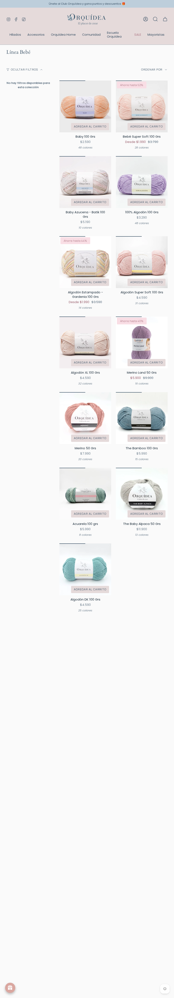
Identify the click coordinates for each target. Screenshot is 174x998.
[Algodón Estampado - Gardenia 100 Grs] (85, 262)
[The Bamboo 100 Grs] (142, 418)
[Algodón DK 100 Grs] (85, 569)
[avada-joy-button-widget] (10, 988)
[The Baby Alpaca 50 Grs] (142, 494)
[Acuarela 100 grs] (85, 494)
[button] (15, 35)
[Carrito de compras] (165, 19)
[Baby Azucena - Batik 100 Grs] (85, 182)
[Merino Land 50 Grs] (142, 342)
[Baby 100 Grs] (85, 106)
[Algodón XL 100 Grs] (85, 342)
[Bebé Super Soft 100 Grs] (142, 106)
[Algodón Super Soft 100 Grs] (142, 262)
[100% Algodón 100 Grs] (142, 182)
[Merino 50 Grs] (85, 418)
